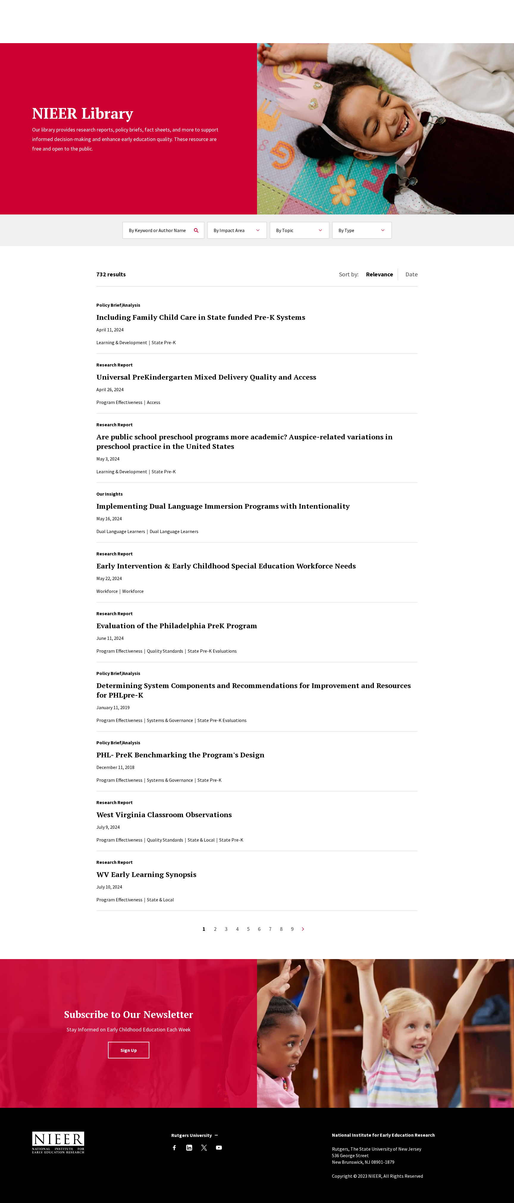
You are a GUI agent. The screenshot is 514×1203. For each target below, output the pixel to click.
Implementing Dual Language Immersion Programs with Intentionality (223, 506)
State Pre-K (164, 342)
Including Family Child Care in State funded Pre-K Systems (200, 317)
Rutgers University (191, 1135)
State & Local (201, 840)
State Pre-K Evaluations (212, 651)
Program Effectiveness (119, 402)
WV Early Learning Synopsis (146, 874)
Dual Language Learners (120, 531)
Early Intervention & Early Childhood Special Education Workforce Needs (226, 566)
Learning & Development (121, 342)
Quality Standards (165, 651)
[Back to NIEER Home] (58, 1152)
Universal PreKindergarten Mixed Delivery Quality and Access (206, 377)
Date (411, 274)
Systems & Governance (170, 720)
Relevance (379, 274)
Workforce (107, 591)
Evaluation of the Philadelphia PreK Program (176, 625)
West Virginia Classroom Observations (164, 814)
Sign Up (128, 1050)
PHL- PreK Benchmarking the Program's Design (180, 754)
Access (153, 402)
